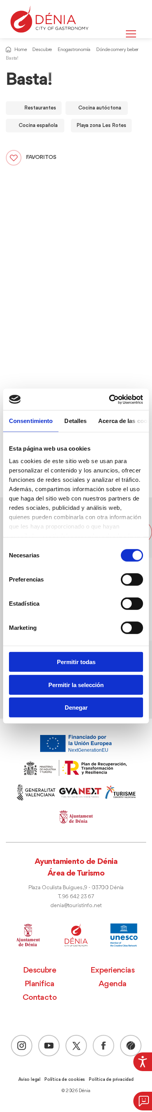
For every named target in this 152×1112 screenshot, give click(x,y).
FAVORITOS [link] (41, 157)
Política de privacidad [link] (111, 1079)
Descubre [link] (42, 49)
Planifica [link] (40, 984)
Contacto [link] (40, 998)
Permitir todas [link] (76, 662)
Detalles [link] (75, 421)
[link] (142, 1061)
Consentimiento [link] (31, 421)
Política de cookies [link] (64, 1079)
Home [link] (20, 49)
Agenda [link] (113, 984)
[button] (142, 1101)
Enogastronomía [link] (74, 49)
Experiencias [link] (112, 970)
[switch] (132, 579)
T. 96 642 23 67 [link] (76, 896)
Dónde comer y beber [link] (117, 49)
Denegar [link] (76, 707)
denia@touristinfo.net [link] (75, 905)
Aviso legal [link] (29, 1079)
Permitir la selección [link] (76, 684)
